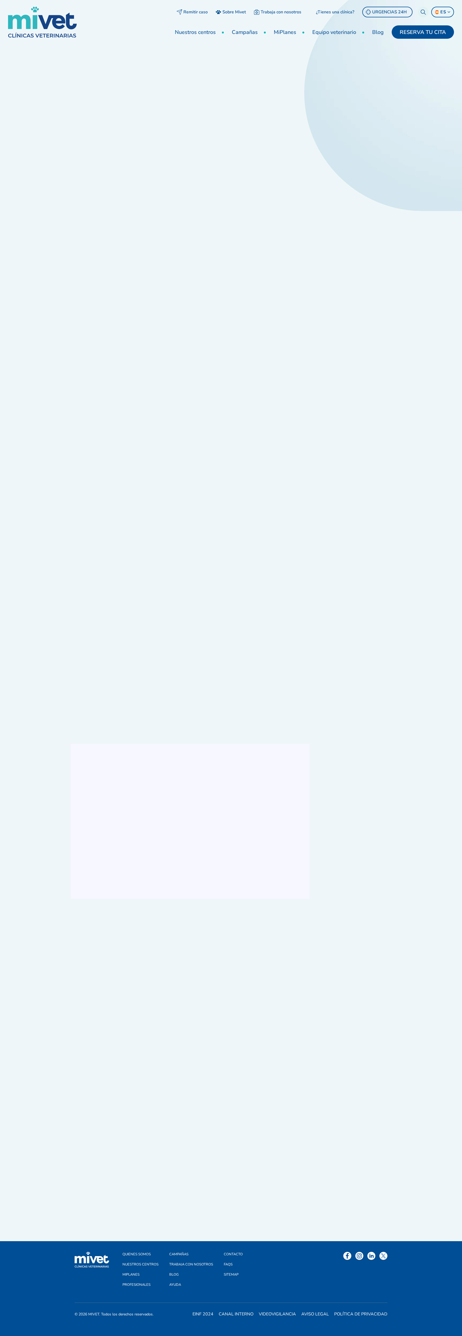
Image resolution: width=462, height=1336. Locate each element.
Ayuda (175, 1284)
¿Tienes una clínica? (335, 12)
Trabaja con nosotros (281, 12)
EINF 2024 (202, 1314)
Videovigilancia (277, 1314)
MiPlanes (285, 32)
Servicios (189, 629)
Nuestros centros (195, 32)
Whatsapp (349, 141)
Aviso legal (315, 1314)
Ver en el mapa (353, 211)
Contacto (233, 1254)
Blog (378, 32)
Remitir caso (195, 12)
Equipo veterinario (334, 32)
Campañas (245, 32)
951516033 (349, 126)
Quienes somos (136, 1254)
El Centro (115, 629)
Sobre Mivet (234, 12)
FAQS (228, 1264)
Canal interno (236, 1314)
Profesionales (136, 1284)
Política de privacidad (360, 1314)
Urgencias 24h (389, 12)
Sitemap (231, 1274)
